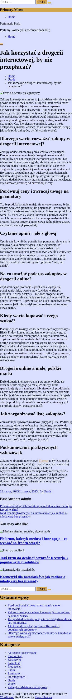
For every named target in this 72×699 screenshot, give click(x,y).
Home (11, 17)
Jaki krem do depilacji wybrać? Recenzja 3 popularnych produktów (34, 560)
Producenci (14, 666)
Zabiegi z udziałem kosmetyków (27, 687)
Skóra (11, 670)
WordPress (7, 697)
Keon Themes (43, 697)
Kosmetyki (14, 659)
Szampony (14, 673)
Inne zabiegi (15, 656)
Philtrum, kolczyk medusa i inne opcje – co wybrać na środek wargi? (33, 541)
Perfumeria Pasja (10, 23)
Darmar (43, 460)
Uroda (47, 491)
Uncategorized (16, 676)
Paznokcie (14, 663)
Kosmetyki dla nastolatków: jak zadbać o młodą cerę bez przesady (32, 579)
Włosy (12, 683)
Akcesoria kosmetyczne (22, 652)
